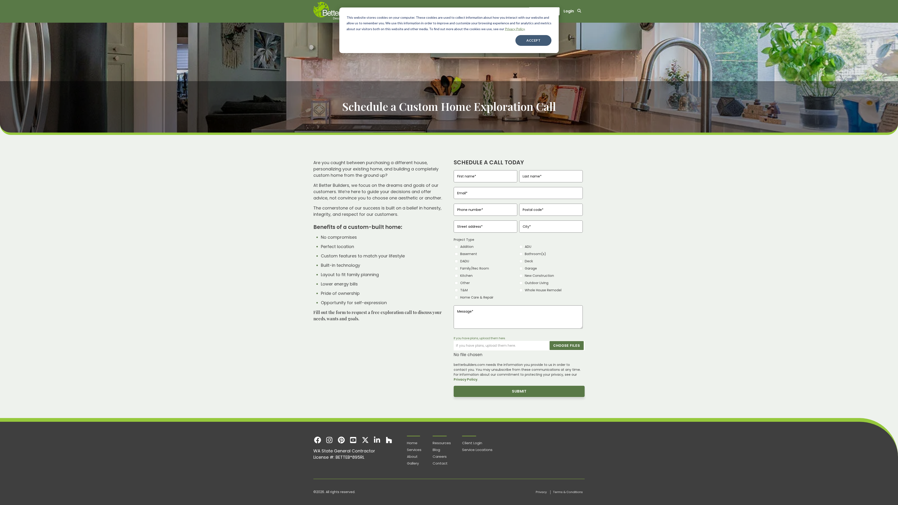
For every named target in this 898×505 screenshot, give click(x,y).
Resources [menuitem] (442, 442)
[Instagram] (329, 440)
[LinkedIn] (377, 440)
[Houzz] (389, 440)
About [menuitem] (412, 456)
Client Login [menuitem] (472, 442)
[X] (365, 440)
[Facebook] (317, 440)
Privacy (541, 492)
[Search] (579, 11)
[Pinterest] (341, 440)
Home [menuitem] (412, 442)
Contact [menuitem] (440, 463)
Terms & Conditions (568, 492)
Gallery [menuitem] (413, 463)
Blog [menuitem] (436, 449)
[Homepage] (339, 11)
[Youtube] (353, 440)
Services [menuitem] (414, 449)
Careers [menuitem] (440, 456)
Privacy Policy (515, 29)
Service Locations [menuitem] (477, 449)
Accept (533, 40)
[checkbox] (518, 272)
